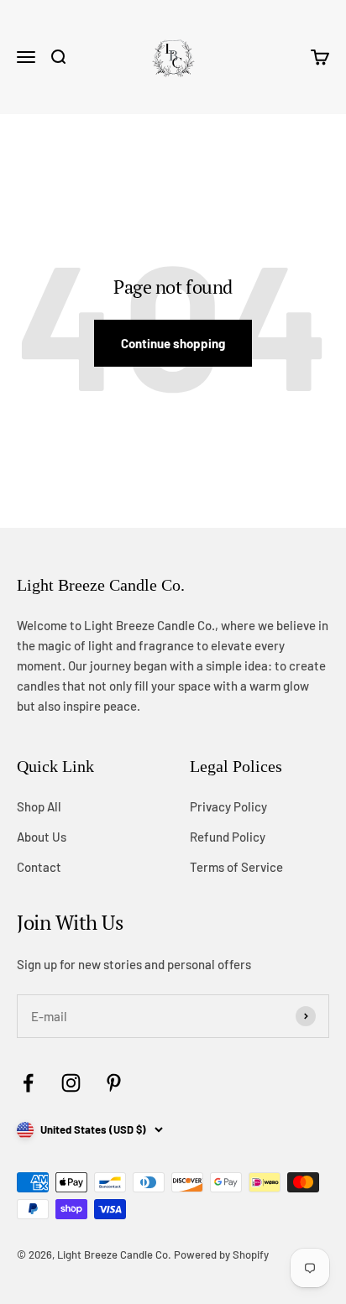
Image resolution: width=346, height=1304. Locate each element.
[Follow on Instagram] (71, 1083)
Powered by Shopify (221, 1254)
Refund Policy (227, 836)
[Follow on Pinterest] (113, 1083)
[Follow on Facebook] (28, 1083)
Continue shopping (173, 343)
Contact (39, 866)
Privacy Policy (228, 806)
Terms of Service (236, 866)
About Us (41, 836)
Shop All (39, 806)
